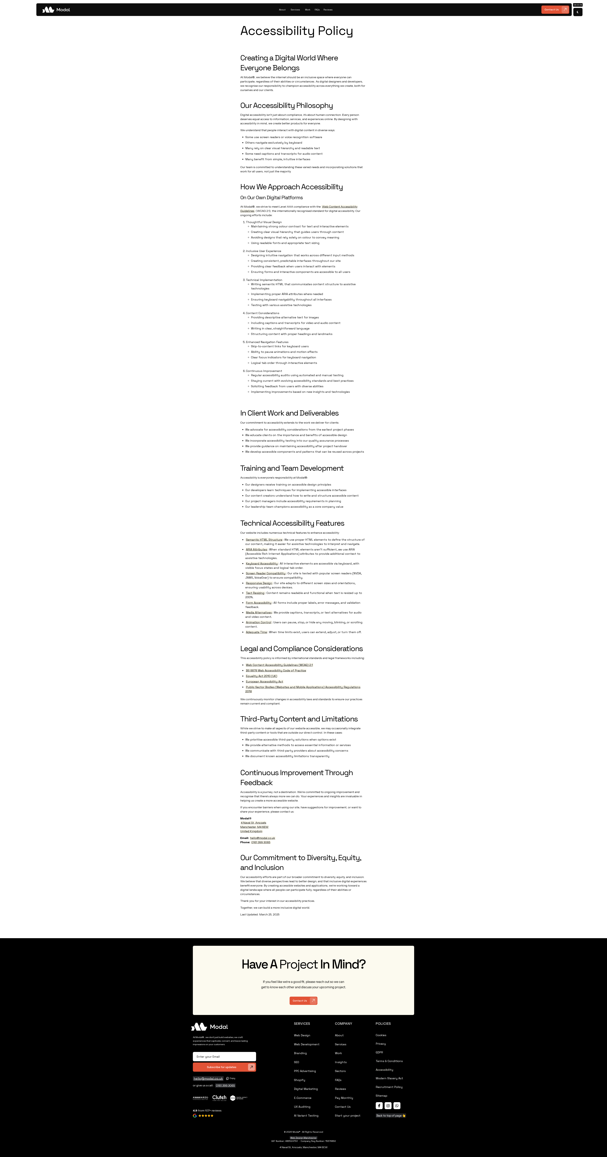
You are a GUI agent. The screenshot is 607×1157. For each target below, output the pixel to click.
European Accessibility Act (264, 681)
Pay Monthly (344, 1098)
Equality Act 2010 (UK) (261, 676)
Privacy (381, 1043)
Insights (341, 1062)
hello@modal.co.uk (262, 838)
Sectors (340, 1071)
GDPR (379, 1052)
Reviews (340, 1089)
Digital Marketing (306, 1089)
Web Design (302, 1035)
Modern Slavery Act (389, 1078)
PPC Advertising (305, 1071)
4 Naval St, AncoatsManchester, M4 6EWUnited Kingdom (254, 827)
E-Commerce (302, 1098)
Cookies (381, 1035)
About (339, 1035)
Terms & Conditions (389, 1061)
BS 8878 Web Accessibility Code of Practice (276, 670)
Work (338, 1053)
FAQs (338, 1080)
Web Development (306, 1044)
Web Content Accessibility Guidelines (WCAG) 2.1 (279, 665)
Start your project (347, 1115)
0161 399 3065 (260, 842)
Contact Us (343, 1106)
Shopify (299, 1080)
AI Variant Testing (306, 1115)
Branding (300, 1053)
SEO (296, 1062)
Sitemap (381, 1095)
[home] (156, 9)
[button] (282, 10)
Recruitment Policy (389, 1087)
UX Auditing (302, 1106)
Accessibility (384, 1070)
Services (340, 1044)
